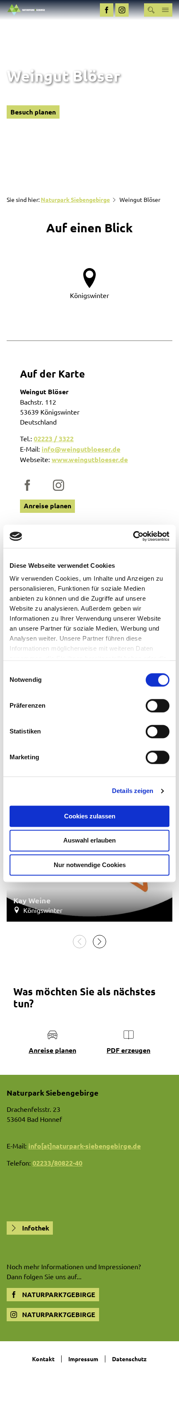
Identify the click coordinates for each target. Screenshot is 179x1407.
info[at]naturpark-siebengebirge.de (84, 1145)
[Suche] (151, 10)
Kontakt (43, 1358)
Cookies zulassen (89, 816)
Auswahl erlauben (89, 840)
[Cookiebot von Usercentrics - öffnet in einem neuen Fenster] (133, 536)
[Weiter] (99, 941)
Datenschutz (129, 1358)
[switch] (157, 705)
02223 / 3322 (54, 438)
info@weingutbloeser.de (81, 449)
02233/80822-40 (57, 1162)
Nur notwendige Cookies (90, 864)
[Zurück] (79, 941)
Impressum (83, 1358)
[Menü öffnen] (165, 10)
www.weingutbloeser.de (90, 459)
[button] (106, 10)
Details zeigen (132, 790)
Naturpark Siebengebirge (75, 199)
